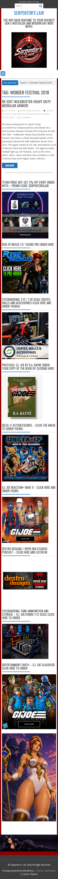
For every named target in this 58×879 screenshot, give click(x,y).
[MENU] (3, 73)
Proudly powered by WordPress (18, 870)
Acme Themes (30, 874)
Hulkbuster (15, 114)
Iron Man (27, 114)
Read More (9, 165)
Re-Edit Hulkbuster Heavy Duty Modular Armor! (26, 103)
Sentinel (36, 114)
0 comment (25, 117)
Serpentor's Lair (29, 13)
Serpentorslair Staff (30, 110)
